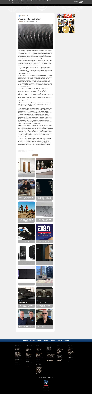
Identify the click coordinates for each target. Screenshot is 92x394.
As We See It (24, 15)
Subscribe (55, 5)
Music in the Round (39, 370)
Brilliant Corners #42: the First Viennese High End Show (44, 285)
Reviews (30, 5)
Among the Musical (39, 353)
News (52, 5)
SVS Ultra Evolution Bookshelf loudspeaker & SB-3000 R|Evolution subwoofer (26, 262)
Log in (19, 150)
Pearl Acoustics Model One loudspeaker (26, 176)
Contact (44, 377)
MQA (58, 353)
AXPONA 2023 (49, 347)
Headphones (27, 358)
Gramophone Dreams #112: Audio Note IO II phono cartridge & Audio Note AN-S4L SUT (44, 198)
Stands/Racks (28, 357)
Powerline (27, 355)
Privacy (69, 354)
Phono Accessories (28, 354)
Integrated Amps (17, 356)
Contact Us (69, 349)
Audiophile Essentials (60, 349)
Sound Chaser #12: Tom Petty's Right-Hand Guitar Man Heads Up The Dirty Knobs (26, 220)
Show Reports (49, 345)
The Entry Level (38, 371)
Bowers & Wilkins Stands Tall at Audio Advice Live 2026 (26, 306)
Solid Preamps (17, 354)
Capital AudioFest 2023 (50, 357)
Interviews (58, 350)
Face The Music (38, 372)
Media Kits (69, 353)
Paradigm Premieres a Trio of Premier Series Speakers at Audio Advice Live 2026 (44, 262)
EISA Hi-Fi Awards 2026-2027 (44, 241)
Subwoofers (17, 349)
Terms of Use (69, 355)
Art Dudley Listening (39, 367)
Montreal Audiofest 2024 (50, 355)
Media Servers (17, 365)
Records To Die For (39, 348)
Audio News (59, 356)
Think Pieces (59, 351)
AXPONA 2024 (49, 346)
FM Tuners (27, 350)
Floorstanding (17, 347)
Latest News (59, 355)
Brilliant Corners (38, 356)
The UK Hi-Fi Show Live (71, 352)
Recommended (36, 5)
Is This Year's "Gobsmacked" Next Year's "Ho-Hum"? (44, 327)
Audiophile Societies (70, 347)
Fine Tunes (37, 373)
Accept (80, 1)
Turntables (27, 347)
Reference (58, 348)
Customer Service (70, 351)
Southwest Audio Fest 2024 (51, 354)
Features (37, 350)
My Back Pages (38, 358)
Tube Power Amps (18, 353)
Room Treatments (28, 356)
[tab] (35, 155)
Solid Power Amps (18, 355)
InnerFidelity (27, 366)
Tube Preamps (17, 352)
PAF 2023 (48, 358)
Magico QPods (26, 241)
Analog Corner (38, 366)
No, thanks (76, 1)
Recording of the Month (39, 347)
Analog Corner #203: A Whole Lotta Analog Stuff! (44, 220)
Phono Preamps (17, 357)
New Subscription (70, 358)
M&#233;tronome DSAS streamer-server (26, 284)
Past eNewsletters (59, 357)
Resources (61, 5)
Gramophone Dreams (39, 357)
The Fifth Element (38, 368)
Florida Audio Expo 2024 (50, 356)
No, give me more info (28, 2)
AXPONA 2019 (49, 349)
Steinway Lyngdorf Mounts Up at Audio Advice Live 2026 (44, 306)
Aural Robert (38, 355)
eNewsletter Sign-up (70, 348)
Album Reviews (38, 349)
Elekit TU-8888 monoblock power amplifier (44, 177)
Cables (27, 353)
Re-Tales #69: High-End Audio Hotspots (26, 326)
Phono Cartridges (28, 349)
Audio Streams (38, 369)
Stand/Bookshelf (17, 348)
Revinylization (38, 363)
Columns (42, 5)
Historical (58, 352)
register (23, 150)
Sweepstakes (59, 360)
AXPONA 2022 (49, 348)
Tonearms (27, 348)
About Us (69, 350)
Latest (35, 155)
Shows (48, 5)
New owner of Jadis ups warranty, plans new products (26, 198)
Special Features (59, 347)
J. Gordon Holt (20, 21)
